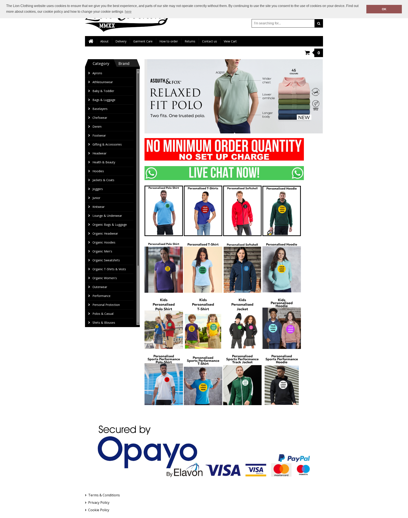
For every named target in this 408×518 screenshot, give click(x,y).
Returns (190, 41)
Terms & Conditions (104, 495)
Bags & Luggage (103, 100)
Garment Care (143, 41)
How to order (168, 41)
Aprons (97, 73)
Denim (97, 127)
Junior (96, 198)
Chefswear (99, 118)
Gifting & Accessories (107, 144)
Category (101, 63)
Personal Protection (106, 305)
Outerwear (99, 287)
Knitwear (98, 207)
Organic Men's (102, 251)
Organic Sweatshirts (106, 260)
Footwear (99, 135)
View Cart (230, 41)
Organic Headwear (105, 233)
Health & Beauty (103, 162)
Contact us (209, 41)
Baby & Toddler (103, 91)
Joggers (97, 189)
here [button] (128, 11)
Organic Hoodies (103, 242)
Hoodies (98, 171)
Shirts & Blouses (103, 323)
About (104, 41)
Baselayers (100, 109)
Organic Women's (104, 278)
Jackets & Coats (103, 180)
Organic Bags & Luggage (109, 225)
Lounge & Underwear (107, 216)
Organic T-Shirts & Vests (109, 269)
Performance (101, 296)
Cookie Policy (98, 510)
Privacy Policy (98, 502)
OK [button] (384, 9)
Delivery (120, 41)
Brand (123, 63)
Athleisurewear (102, 82)
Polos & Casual (102, 314)
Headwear (99, 153)
